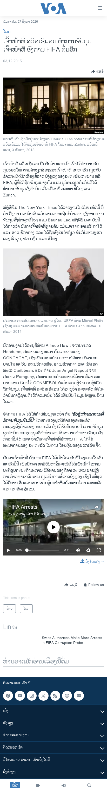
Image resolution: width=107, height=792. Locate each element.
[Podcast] (67, 696)
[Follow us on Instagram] (32, 696)
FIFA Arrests (22, 507)
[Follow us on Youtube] (20, 696)
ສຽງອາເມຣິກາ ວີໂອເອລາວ (32, 514)
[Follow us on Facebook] (8, 696)
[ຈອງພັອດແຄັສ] (79, 696)
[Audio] (63, 785)
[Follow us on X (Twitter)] (43, 696)
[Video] (38, 785)
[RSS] (55, 696)
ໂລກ (6, 31)
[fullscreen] (98, 550)
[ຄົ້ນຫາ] (89, 785)
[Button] (97, 71)
